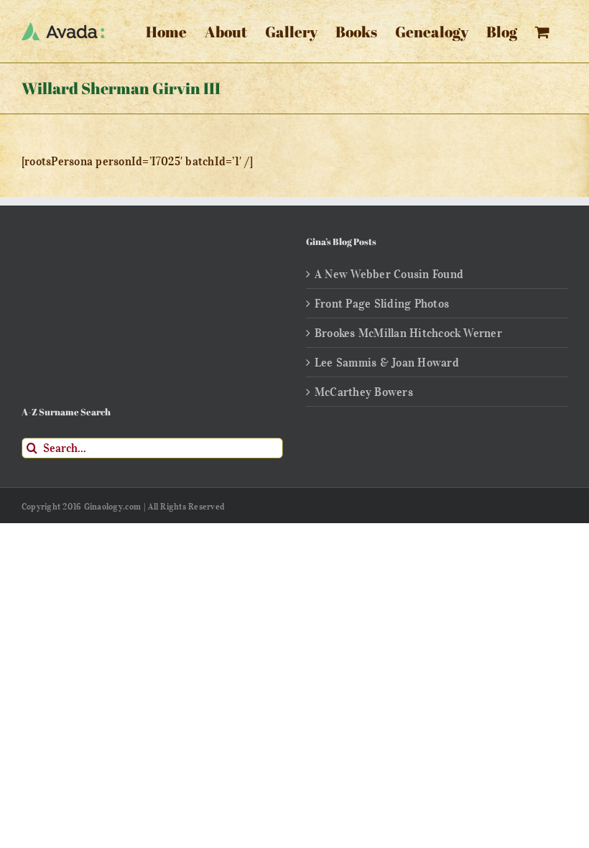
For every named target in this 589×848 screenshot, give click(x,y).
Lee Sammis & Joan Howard (387, 362)
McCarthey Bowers (364, 391)
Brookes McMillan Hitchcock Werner (408, 333)
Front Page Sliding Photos (382, 303)
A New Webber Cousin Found (389, 274)
